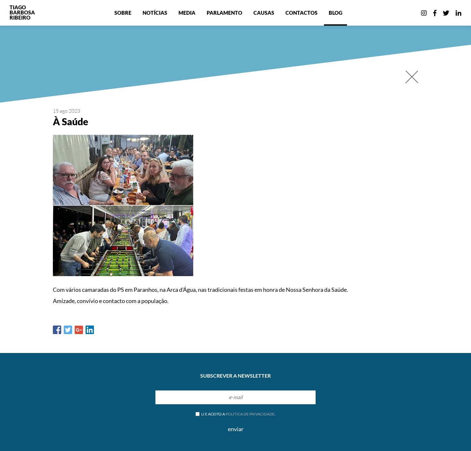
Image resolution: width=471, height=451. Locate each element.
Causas (263, 13)
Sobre (122, 13)
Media (186, 13)
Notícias (155, 13)
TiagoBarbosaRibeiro (22, 12)
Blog (335, 13)
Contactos (301, 13)
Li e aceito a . (238, 414)
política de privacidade (250, 414)
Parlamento (224, 13)
